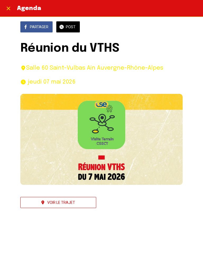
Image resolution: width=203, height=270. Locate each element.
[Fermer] (8, 8)
